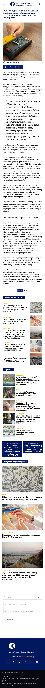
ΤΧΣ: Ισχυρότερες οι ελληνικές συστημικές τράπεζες (25, 432)
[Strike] (13, 611)
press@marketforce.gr (27, 657)
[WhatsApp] (20, 67)
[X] (10, 67)
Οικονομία (8, 21)
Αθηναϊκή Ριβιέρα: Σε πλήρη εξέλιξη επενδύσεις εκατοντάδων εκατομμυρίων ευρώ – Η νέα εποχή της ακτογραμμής (28, 380)
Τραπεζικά (20, 428)
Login (39, 597)
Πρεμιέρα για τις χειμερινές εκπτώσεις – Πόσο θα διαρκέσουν (15, 321)
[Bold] (5, 611)
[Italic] (8, 611)
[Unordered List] (18, 611)
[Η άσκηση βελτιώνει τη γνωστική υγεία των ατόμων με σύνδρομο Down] (9, 392)
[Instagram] (14, 662)
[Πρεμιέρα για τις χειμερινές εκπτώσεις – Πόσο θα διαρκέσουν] (36, 320)
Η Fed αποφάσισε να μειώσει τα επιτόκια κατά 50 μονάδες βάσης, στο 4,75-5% (15, 308)
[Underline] (10, 611)
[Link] (26, 611)
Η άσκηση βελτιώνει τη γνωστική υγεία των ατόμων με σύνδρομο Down (28, 393)
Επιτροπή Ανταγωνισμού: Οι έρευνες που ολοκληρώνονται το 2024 (15, 360)
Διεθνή (5, 303)
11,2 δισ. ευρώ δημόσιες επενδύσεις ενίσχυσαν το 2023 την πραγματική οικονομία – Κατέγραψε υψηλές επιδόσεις (15, 334)
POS (15, 79)
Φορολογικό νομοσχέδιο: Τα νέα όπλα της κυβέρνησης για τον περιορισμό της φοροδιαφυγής (12, 450)
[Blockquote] (21, 611)
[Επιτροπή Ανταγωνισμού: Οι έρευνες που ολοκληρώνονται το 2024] (36, 359)
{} (29, 611)
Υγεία (18, 389)
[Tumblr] (31, 662)
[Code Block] (23, 611)
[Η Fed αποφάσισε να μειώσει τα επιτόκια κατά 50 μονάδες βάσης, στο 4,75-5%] (36, 307)
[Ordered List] (16, 611)
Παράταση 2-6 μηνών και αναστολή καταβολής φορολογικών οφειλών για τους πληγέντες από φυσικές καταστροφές (28, 406)
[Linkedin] (19, 662)
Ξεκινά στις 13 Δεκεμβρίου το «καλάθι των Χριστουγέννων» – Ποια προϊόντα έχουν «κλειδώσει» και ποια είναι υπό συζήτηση (28, 419)
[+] (31, 611)
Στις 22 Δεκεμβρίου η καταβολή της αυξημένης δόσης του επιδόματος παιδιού (33, 448)
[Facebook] (5, 67)
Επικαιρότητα (7, 317)
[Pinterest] (15, 67)
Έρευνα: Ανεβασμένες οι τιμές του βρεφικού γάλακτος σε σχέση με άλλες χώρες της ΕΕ (14, 347)
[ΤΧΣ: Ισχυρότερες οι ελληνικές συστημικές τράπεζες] (9, 431)
